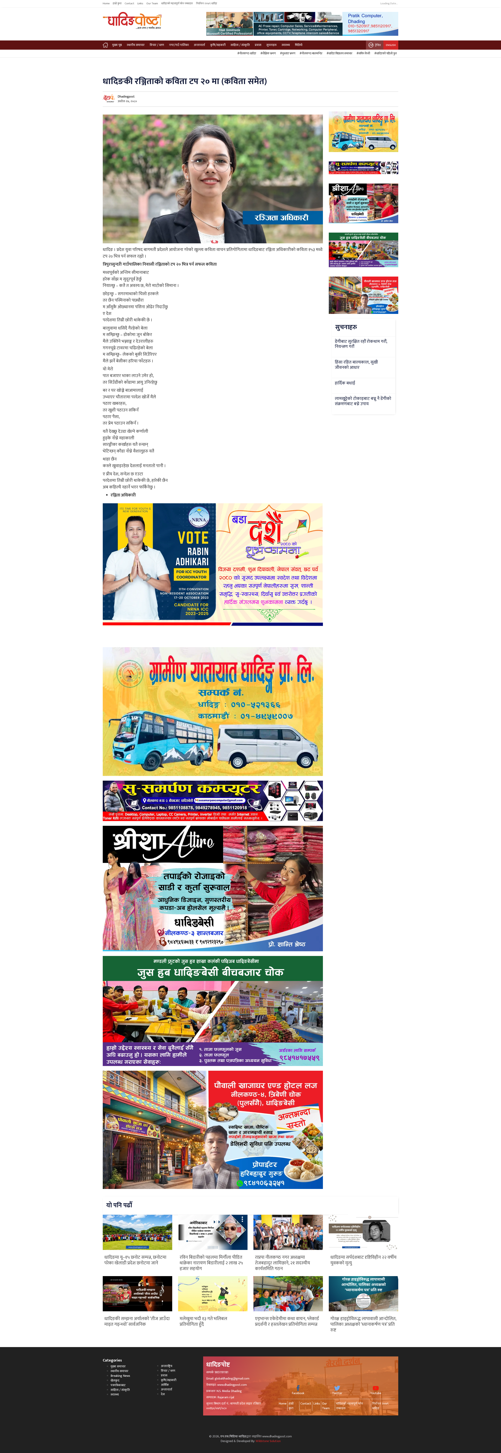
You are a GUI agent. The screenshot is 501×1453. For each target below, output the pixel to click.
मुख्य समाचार (118, 1366)
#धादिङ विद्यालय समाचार (338, 53)
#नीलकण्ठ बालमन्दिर (310, 53)
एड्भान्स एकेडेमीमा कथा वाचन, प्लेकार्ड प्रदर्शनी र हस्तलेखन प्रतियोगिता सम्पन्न (287, 1321)
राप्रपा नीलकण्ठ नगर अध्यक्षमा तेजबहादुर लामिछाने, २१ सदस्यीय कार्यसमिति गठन (282, 1263)
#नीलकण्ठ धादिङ (246, 53)
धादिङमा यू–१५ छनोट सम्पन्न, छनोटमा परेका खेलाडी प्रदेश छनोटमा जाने (135, 1260)
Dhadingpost (126, 96)
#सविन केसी (362, 53)
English (391, 45)
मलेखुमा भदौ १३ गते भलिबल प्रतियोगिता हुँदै (203, 1321)
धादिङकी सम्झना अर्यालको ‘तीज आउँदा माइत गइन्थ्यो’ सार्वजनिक (137, 1321)
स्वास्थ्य (286, 45)
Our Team (152, 3)
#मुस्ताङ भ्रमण (287, 53)
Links (140, 3)
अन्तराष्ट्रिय (166, 1366)
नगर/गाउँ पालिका (179, 45)
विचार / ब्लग (157, 45)
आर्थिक (165, 1385)
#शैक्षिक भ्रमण (267, 53)
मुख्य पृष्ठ (117, 45)
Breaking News (120, 1376)
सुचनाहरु (271, 45)
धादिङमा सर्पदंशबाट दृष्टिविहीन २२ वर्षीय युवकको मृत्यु (363, 1260)
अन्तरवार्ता (199, 45)
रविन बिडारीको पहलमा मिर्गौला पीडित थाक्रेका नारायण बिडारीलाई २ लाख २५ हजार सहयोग (211, 1263)
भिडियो (298, 45)
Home (106, 3)
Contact (129, 3)
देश (163, 1394)
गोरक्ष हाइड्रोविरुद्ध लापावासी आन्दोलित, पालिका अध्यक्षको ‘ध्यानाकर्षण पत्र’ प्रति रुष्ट (363, 1324)
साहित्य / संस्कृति (240, 45)
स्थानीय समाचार (136, 45)
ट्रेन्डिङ (378, 45)
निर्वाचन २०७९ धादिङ (206, 3)
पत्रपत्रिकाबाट (118, 1385)
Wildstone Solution (268, 1441)
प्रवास (258, 45)
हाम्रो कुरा (117, 3)
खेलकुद (115, 1380)
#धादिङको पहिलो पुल (385, 53)
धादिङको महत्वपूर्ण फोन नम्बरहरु (177, 3)
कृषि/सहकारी (218, 45)
